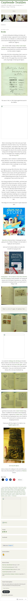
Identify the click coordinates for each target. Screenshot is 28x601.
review (10, 493)
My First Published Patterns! (8, 569)
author (25, 487)
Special (2, 494)
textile (20, 494)
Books (3, 32)
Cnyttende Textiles (13, 2)
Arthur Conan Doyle (19, 487)
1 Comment (14, 495)
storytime (9, 494)
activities (6, 487)
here (17, 155)
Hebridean (19, 490)
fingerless (19, 489)
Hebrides (23, 490)
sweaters (17, 494)
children (11, 488)
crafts (6, 489)
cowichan (20, 488)
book (5, 488)
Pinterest (24, 470)
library (24, 492)
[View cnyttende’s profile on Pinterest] (6, 531)
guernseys (14, 490)
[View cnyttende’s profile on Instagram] (4, 531)
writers (9, 495)
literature (3, 493)
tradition (2, 495)
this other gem (18, 364)
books (8, 488)
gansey (23, 489)
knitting (7, 492)
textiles (23, 494)
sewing (17, 493)
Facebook (4, 537)
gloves (6, 490)
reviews (13, 493)
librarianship (16, 492)
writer (6, 495)
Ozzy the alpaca (15, 465)
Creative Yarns (19, 414)
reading (6, 493)
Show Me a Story (6, 240)
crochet (15, 489)
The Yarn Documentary (7, 567)
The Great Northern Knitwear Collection (10, 574)
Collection (16, 488)
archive (13, 487)
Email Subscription (7, 581)
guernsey (9, 490)
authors (2, 488)
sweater (13, 494)
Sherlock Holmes (22, 493)
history (2, 492)
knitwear (11, 492)
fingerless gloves (12, 425)
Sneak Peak (4, 571)
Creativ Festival (19, 411)
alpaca (10, 487)
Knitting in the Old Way (14, 361)
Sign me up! (6, 591)
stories (5, 494)
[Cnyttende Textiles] (14, 21)
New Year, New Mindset (7, 564)
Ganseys (2, 490)
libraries (20, 492)
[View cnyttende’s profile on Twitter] (3, 531)
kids (5, 492)
